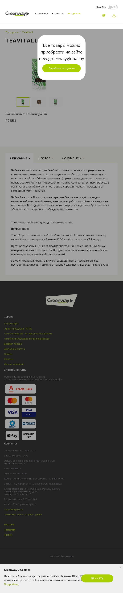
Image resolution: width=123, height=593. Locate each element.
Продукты (74, 13)
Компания (41, 13)
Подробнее (11, 584)
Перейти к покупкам (62, 68)
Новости (58, 13)
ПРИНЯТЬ (97, 578)
